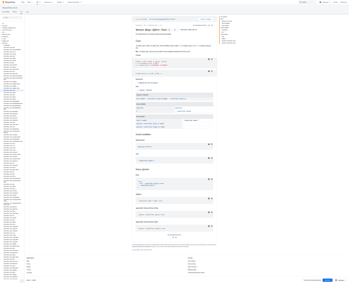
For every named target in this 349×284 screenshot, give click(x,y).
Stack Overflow (192, 267)
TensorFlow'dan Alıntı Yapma (196, 272)
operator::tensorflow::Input (146, 123)
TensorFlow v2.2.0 (9, 8)
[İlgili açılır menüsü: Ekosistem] (53, 2)
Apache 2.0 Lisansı (191, 244)
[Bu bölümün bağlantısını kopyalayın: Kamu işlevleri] (151, 169)
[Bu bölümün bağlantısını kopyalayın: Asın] (141, 175)
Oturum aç (344, 2)
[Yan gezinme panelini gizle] (22, 281)
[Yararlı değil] (212, 25)
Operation (178, 108)
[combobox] (308, 2)
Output (142, 90)
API (37, 2)
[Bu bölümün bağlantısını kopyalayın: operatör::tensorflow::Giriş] (160, 208)
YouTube (29, 272)
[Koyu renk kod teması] (208, 59)
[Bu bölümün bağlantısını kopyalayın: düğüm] (144, 194)
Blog (28, 261)
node (138, 120)
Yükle (22, 2)
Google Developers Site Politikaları (141, 246)
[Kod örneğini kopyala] (211, 59)
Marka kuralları (192, 269)
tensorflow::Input (177, 99)
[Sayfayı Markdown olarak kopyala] (174, 29)
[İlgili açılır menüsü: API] (40, 2)
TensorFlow (139, 25)
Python (15, 12)
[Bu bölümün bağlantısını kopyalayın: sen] (141, 154)
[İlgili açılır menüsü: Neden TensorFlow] (81, 2)
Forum (28, 264)
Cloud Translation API (161, 19)
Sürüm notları (192, 264)
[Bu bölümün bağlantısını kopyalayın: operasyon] (147, 140)
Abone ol (327, 280)
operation (139, 108)
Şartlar (28, 280)
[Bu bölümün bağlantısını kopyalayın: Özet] (142, 41)
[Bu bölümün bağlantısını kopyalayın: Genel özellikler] (153, 135)
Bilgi (29, 2)
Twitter (29, 269)
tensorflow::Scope (154, 99)
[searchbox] (12, 17)
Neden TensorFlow (73, 2)
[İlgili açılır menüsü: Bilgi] (32, 2)
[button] (12, 26)
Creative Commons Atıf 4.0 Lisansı (164, 244)
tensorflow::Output (184, 111)
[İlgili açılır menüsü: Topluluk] (64, 2)
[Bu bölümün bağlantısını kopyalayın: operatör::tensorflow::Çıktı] (160, 222)
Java (27, 12)
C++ (21, 12)
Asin (137, 99)
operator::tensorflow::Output (147, 127)
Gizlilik (34, 280)
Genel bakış (5, 12)
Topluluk (59, 2)
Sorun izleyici (191, 261)
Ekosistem (47, 2)
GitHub (335, 2)
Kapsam (149, 83)
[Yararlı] (209, 25)
